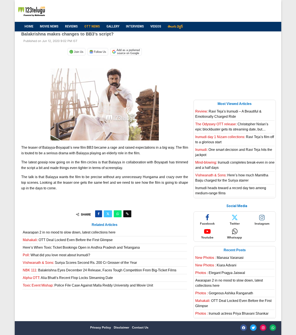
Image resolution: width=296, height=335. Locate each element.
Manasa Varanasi (219, 257)
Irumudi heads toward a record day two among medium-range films (230, 190)
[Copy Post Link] (127, 213)
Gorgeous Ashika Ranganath (224, 293)
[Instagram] (263, 327)
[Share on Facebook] (98, 213)
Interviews (135, 26)
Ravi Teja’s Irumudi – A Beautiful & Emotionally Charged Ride (228, 114)
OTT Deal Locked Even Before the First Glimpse (68, 240)
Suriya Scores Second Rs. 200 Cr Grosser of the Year (80, 262)
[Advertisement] (196, 11)
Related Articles (104, 225)
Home (28, 26)
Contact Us (140, 327)
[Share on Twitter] (108, 213)
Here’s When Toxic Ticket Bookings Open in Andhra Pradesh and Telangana (81, 247)
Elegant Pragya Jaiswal (220, 273)
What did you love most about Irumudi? (56, 255)
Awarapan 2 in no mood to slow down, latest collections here (69, 232)
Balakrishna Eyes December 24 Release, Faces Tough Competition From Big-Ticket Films (99, 270)
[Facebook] (243, 327)
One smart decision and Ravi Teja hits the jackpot (233, 152)
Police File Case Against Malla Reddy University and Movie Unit (88, 285)
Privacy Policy (101, 327)
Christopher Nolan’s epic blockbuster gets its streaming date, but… (231, 126)
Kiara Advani (215, 265)
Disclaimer (122, 327)
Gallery (112, 26)
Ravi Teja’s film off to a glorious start (234, 139)
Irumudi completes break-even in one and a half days (235, 165)
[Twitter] (253, 327)
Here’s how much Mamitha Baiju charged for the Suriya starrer (231, 177)
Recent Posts (235, 250)
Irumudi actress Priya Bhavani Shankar (231, 313)
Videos (155, 26)
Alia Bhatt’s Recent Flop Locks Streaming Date (68, 278)
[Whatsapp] (273, 327)
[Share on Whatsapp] (118, 213)
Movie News (49, 26)
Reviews (71, 26)
